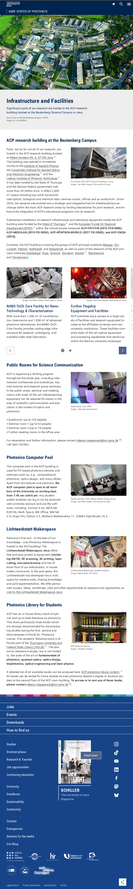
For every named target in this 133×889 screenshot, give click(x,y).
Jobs (10, 707)
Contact (11, 821)
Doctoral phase (16, 752)
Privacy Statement (31, 885)
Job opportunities (18, 767)
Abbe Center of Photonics (28, 11)
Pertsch (22, 249)
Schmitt (55, 253)
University (13, 786)
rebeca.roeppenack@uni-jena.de (97, 440)
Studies (11, 744)
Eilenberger (33, 253)
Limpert (11, 249)
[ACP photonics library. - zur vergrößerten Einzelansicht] (98, 627)
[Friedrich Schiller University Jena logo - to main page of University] (13, 4)
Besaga (108, 244)
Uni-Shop (12, 844)
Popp (45, 253)
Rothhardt (35, 249)
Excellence (13, 794)
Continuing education (20, 774)
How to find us (18, 730)
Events (12, 714)
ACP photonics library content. (102, 672)
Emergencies (15, 828)
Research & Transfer (19, 759)
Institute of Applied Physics (41, 166)
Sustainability (15, 801)
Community (14, 809)
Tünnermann (20, 257)
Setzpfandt (56, 249)
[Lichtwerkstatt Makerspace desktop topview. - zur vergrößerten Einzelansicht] (98, 551)
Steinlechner (96, 253)
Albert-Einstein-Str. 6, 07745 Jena (33, 157)
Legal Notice (13, 885)
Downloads (15, 722)
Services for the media (20, 836)
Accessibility (50, 885)
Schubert (67, 253)
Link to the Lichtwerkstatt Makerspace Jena (34, 592)
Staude (81, 253)
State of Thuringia (55, 224)
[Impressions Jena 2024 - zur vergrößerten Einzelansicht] (98, 387)
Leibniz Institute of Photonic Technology (33, 178)
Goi (116, 244)
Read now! (91, 755)
